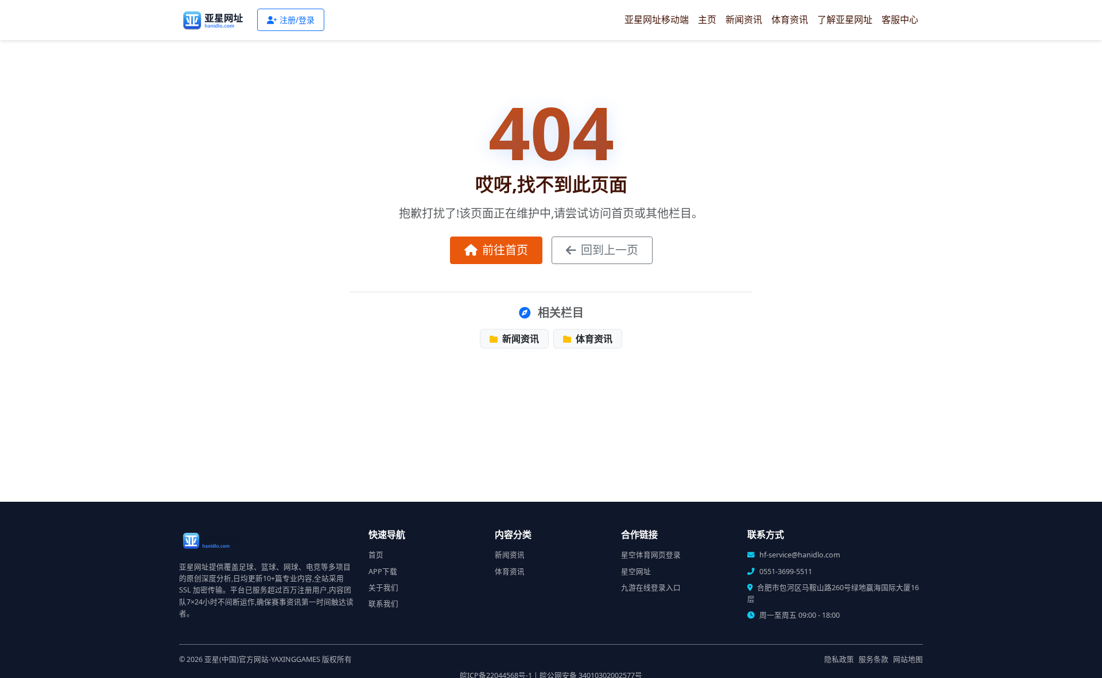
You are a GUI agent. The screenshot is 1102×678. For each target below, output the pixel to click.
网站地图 (908, 659)
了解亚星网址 (844, 19)
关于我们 (383, 587)
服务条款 (873, 659)
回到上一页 (609, 250)
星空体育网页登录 (651, 555)
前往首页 (505, 250)
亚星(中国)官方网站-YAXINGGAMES (262, 659)
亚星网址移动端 (656, 19)
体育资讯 (789, 19)
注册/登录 (297, 19)
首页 (375, 555)
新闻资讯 (743, 19)
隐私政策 (839, 659)
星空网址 (636, 571)
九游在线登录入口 (651, 587)
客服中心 (900, 19)
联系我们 (383, 604)
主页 (707, 19)
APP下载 (382, 571)
